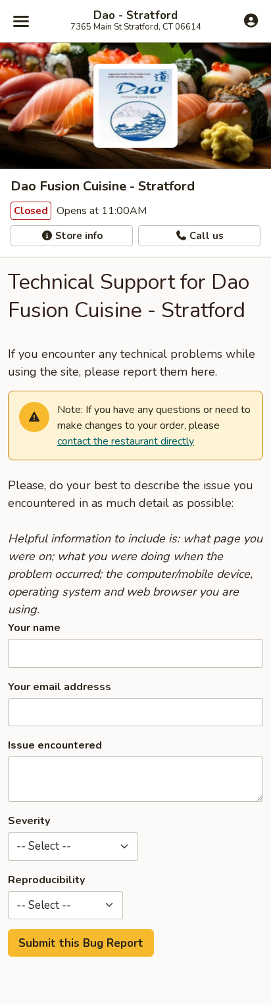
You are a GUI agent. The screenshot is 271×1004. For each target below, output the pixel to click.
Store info (78, 235)
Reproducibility (46, 880)
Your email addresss (59, 687)
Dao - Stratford (135, 15)
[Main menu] (21, 21)
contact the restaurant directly (125, 441)
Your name (34, 628)
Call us (205, 235)
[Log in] (251, 20)
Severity (29, 821)
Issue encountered (55, 745)
